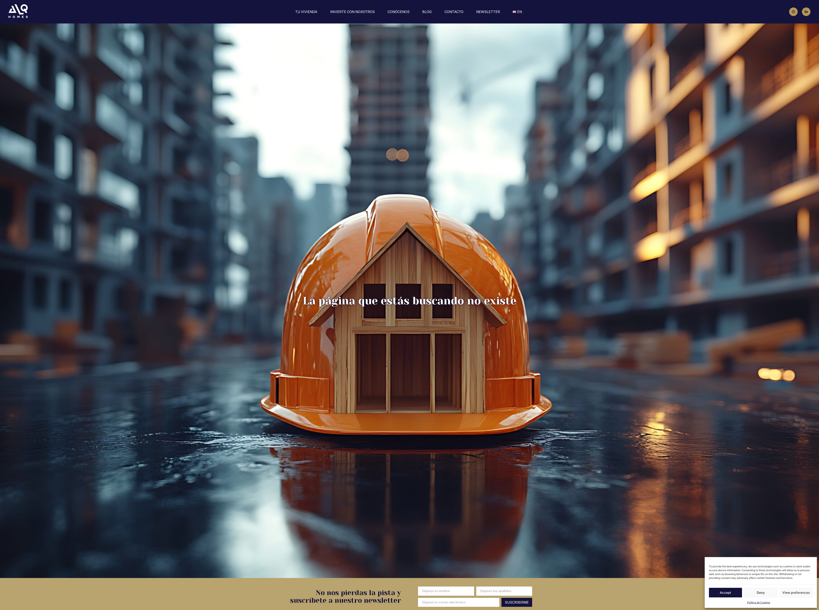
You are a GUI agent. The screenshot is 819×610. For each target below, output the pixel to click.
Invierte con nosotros (352, 12)
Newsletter (488, 12)
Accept (725, 593)
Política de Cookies (758, 602)
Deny (761, 593)
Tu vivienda (306, 12)
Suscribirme (517, 602)
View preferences (796, 593)
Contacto (453, 12)
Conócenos (399, 12)
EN (519, 12)
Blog (427, 12)
